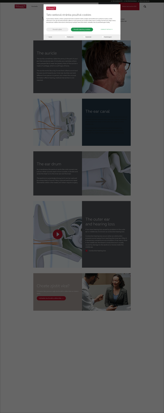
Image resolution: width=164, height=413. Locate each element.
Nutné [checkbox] (50, 37)
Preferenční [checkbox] (70, 37)
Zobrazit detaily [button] (106, 29)
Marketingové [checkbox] (108, 37)
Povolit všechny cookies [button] (82, 29)
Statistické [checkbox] (88, 37)
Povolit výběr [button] (57, 29)
